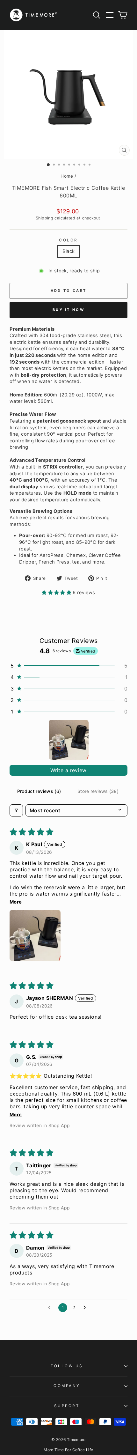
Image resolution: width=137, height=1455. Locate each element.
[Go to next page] (86, 1307)
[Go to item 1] (69, 740)
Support (67, 1406)
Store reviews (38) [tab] (98, 791)
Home (67, 176)
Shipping (44, 218)
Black (68, 251)
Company (67, 1386)
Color (68, 240)
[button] (57, 592)
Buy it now (68, 309)
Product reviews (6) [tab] (39, 791)
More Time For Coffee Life (68, 1449)
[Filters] (16, 810)
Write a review (68, 770)
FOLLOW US (67, 1366)
